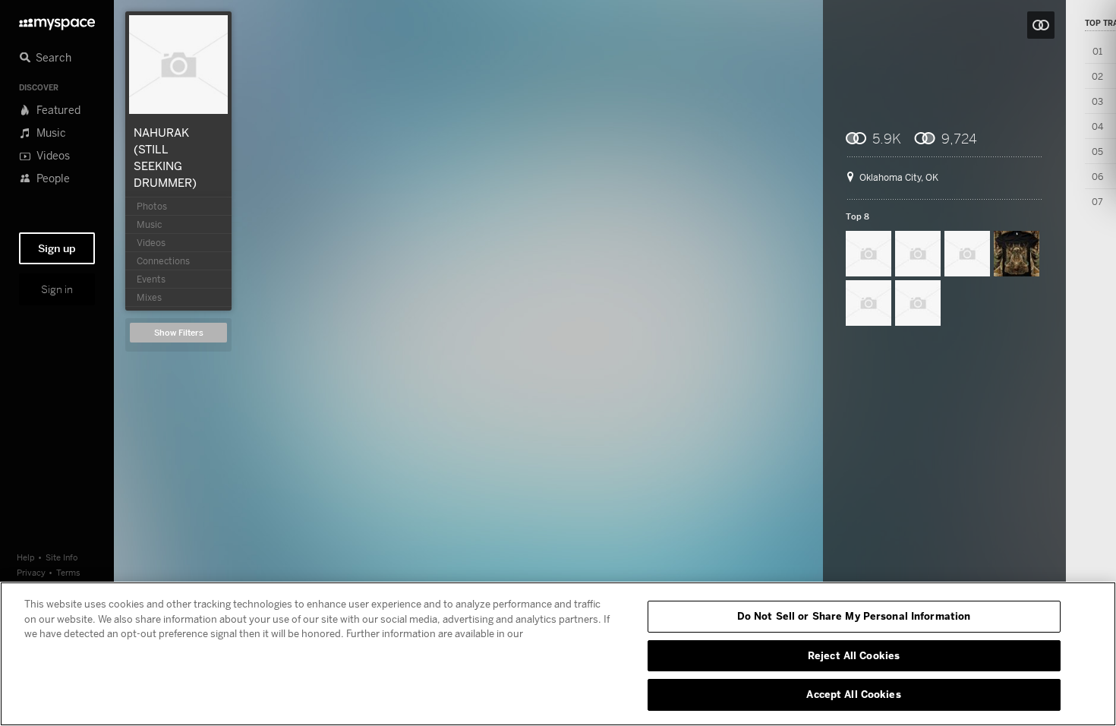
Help (26, 557)
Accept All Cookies (853, 694)
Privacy (31, 572)
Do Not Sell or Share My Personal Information (854, 616)
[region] (558, 654)
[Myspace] (57, 20)
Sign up (57, 248)
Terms (68, 572)
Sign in (57, 289)
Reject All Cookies (854, 655)
